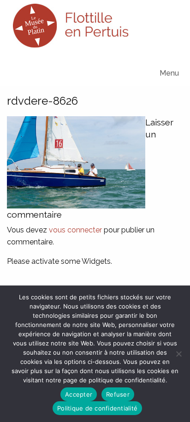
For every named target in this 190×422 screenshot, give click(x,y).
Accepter (78, 394)
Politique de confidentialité (97, 408)
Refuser (118, 394)
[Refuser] (178, 353)
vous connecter (75, 230)
